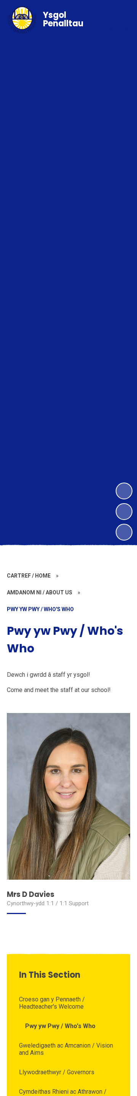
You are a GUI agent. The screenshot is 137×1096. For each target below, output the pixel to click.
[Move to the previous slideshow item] (124, 511)
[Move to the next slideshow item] (124, 491)
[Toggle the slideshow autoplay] (124, 532)
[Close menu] (118, 20)
